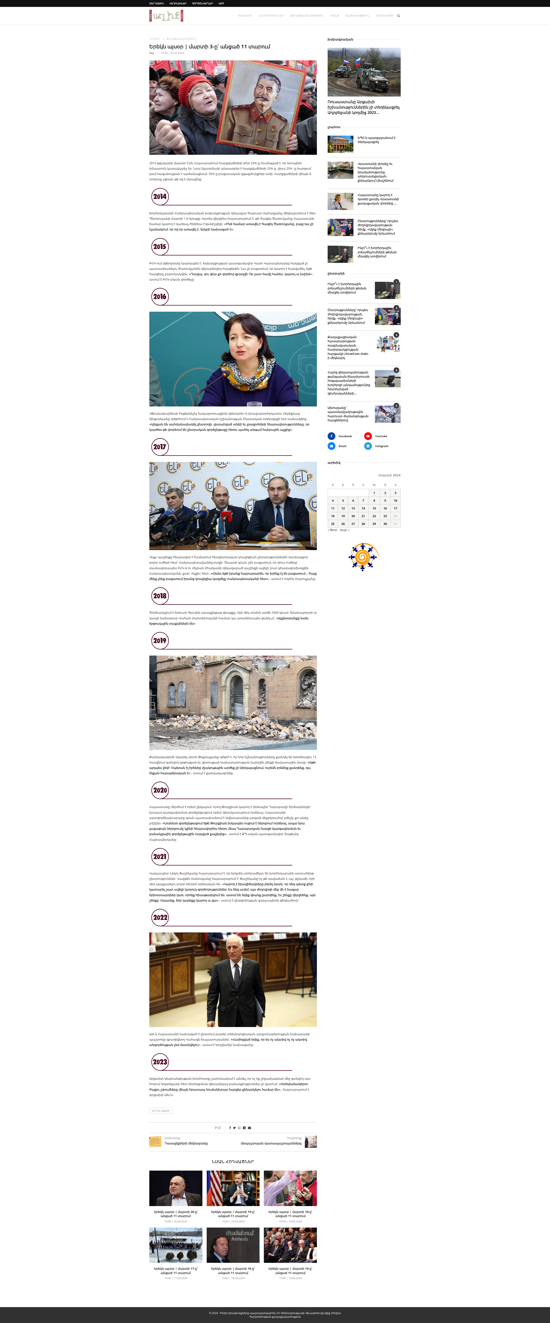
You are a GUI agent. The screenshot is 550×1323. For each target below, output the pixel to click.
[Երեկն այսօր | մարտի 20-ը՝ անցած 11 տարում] (175, 1188)
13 (353, 508)
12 (343, 508)
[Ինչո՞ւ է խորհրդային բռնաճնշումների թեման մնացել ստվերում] (340, 254)
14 (363, 508)
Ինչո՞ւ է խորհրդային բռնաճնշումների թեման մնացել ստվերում (377, 252)
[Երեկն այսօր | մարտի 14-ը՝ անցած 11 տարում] (290, 1245)
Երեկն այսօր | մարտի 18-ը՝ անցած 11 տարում (290, 1214)
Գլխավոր (245, 15)
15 (374, 508)
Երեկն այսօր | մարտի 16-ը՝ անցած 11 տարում (233, 1270)
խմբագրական (340, 39)
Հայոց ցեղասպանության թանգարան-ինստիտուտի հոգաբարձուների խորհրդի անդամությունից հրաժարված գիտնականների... (349, 382)
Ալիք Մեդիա (332, 1313)
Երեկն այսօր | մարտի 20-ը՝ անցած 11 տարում (176, 1214)
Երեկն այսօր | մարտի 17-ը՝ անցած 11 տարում (176, 1270)
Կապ (221, 3)
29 (374, 524)
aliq (151, 53)
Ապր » (345, 530)
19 (343, 516)
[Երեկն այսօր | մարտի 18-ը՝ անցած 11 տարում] (290, 1188)
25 (333, 524)
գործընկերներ (202, 3)
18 (333, 516)
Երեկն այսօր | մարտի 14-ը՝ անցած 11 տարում (290, 1270)
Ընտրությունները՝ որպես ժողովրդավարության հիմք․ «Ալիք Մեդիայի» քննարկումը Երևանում (378, 227)
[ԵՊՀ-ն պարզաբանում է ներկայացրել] (340, 144)
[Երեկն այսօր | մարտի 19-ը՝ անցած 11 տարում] (233, 1188)
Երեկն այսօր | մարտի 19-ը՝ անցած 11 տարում (233, 1214)
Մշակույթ (384, 15)
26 (343, 524)
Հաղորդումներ (271, 15)
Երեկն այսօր (161, 1110)
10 (395, 500)
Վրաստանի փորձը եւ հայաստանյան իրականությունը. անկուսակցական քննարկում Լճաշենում (375, 172)
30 (385, 524)
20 (353, 516)
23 (385, 516)
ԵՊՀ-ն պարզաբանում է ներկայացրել (377, 140)
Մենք (334, 15)
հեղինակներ (178, 3)
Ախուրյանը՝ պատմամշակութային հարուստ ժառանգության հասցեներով (348, 414)
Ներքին (154, 38)
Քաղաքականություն (307, 15)
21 (363, 516)
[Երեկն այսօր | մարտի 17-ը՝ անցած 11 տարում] (175, 1245)
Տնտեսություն (357, 15)
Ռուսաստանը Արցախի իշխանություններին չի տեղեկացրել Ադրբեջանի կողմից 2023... (364, 107)
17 (395, 508)
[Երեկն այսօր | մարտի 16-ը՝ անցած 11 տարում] (233, 1245)
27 (353, 524)
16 (385, 508)
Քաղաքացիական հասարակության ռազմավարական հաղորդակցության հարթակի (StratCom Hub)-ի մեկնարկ (348, 347)
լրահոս (334, 127)
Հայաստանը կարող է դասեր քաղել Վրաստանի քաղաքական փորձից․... (378, 199)
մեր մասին (156, 3)
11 (333, 508)
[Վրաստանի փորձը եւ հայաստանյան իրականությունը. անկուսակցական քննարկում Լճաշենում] (340, 170)
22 (374, 516)
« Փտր (332, 530)
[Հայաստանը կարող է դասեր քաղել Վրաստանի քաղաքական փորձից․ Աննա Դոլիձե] (340, 201)
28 (363, 524)
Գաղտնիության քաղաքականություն (275, 1316)
